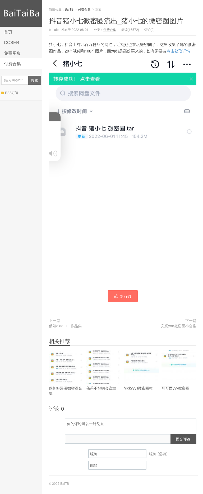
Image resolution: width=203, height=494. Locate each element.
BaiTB (21, 13)
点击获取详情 (178, 51)
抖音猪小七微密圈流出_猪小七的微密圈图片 (116, 20)
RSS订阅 (11, 92)
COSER (11, 42)
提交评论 (183, 438)
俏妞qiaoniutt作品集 (65, 325)
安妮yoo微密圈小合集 (178, 325)
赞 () (125, 296)
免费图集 (12, 53)
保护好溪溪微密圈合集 (65, 390)
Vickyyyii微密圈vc (138, 388)
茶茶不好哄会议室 (101, 388)
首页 (8, 32)
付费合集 (12, 63)
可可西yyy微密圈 (175, 388)
